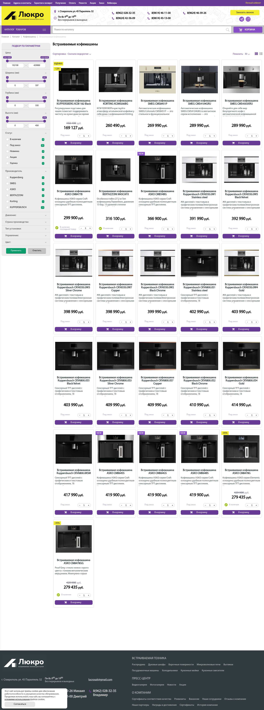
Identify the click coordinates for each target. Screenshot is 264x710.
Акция (27, 157)
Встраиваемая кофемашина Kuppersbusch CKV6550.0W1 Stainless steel (199, 194)
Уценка (27, 163)
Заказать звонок (245, 12)
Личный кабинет (253, 3)
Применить (16, 250)
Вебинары (112, 3)
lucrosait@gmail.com (100, 679)
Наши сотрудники (211, 699)
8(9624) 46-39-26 (196, 13)
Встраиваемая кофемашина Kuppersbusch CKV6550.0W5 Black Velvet (241, 194)
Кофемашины (29, 37)
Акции (93, 3)
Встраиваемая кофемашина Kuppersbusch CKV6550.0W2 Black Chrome (157, 287)
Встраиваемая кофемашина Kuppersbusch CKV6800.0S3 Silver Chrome (115, 380)
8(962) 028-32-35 (125, 13)
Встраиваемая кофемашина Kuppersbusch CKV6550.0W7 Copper (115, 287)
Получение (60, 3)
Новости (83, 3)
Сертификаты (187, 705)
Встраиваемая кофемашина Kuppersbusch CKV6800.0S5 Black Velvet (73, 380)
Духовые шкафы (156, 664)
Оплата (72, 3)
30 (240, 54)
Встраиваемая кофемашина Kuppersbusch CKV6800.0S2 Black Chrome (199, 380)
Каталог (16, 37)
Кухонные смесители (213, 670)
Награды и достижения (164, 705)
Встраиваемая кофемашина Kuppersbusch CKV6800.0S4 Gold (241, 380)
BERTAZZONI (27, 195)
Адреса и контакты (22, 3)
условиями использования (17, 699)
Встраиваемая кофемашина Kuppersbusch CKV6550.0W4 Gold (241, 287)
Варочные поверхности (181, 664)
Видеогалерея (139, 685)
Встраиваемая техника (149, 658)
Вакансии (194, 699)
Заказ (101, 3)
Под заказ (27, 145)
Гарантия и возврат (43, 3)
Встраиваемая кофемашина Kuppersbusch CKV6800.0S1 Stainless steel (199, 287)
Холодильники (170, 670)
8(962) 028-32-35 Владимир (104, 691)
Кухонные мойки (190, 670)
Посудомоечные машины (145, 670)
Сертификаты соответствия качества (151, 699)
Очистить (37, 250)
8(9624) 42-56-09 (125, 18)
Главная (6, 3)
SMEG (27, 183)
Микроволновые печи (208, 664)
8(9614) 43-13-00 (161, 18)
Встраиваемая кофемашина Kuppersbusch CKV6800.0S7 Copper (157, 380)
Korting (27, 201)
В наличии (27, 139)
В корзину (76, 143)
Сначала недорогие (70, 54)
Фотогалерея (157, 685)
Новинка (27, 151)
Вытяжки (228, 664)
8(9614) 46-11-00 (161, 13)
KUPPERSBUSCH (27, 207)
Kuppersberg (27, 177)
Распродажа (138, 664)
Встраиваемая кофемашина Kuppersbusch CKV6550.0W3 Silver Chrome (73, 287)
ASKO (27, 189)
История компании (207, 705)
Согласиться (20, 704)
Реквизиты (180, 699)
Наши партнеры (140, 705)
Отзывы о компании (235, 699)
